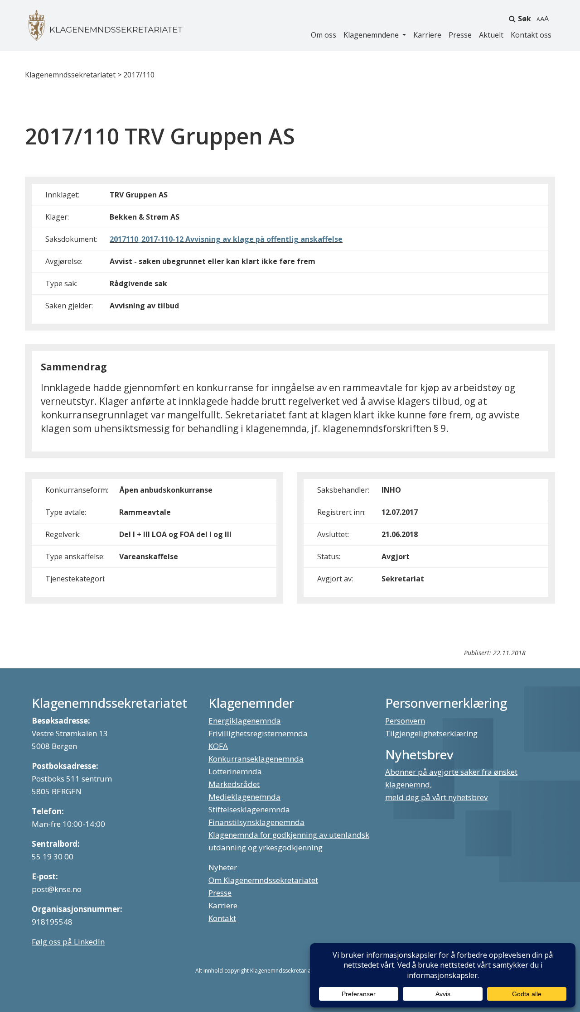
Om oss (323, 35)
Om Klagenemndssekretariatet (263, 880)
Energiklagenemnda (244, 720)
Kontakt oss (531, 35)
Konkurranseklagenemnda (256, 758)
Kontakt (222, 918)
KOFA (218, 746)
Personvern (405, 720)
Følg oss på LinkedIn (68, 941)
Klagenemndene (372, 35)
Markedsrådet (234, 784)
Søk (524, 19)
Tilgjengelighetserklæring (431, 733)
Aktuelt (491, 35)
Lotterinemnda (235, 771)
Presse (460, 35)
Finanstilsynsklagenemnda (256, 822)
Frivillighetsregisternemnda (258, 733)
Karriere (427, 35)
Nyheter (222, 867)
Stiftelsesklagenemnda (249, 809)
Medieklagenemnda (244, 796)
